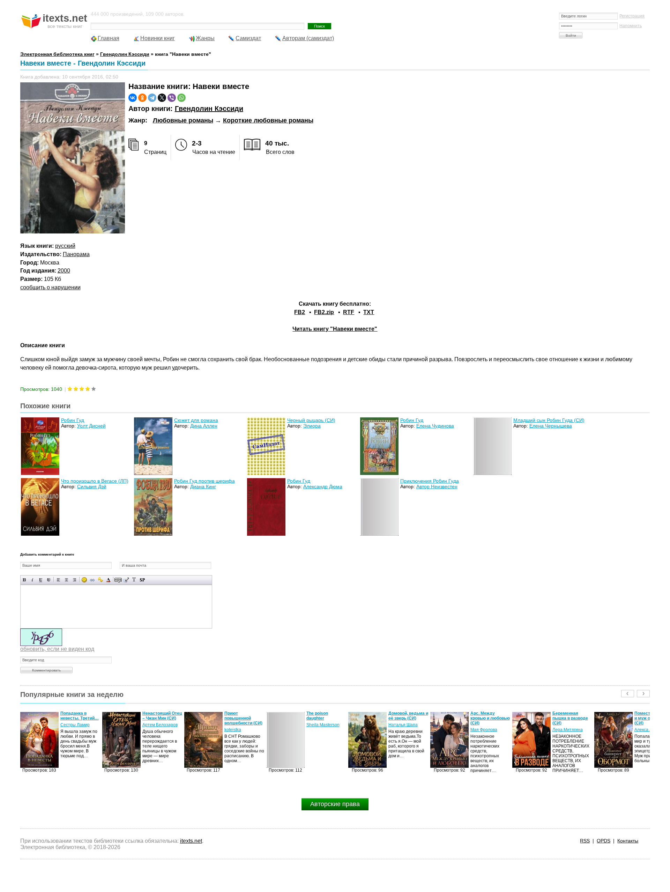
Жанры (205, 38)
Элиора (312, 426)
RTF (348, 312)
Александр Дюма (322, 486)
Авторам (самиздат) (308, 38)
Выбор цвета (108, 579)
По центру (66, 579)
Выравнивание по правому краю (74, 579)
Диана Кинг (203, 486)
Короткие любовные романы (268, 120)
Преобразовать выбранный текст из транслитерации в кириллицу (134, 579)
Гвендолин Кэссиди (209, 108)
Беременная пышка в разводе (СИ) (488, 718)
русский (65, 246)
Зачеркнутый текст (49, 579)
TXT (368, 312)
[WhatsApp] (181, 98)
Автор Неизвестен (436, 486)
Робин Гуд (72, 420)
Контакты (627, 840)
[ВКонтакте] (132, 98)
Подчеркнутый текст (41, 579)
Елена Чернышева (550, 426)
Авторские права (335, 804)
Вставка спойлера (142, 579)
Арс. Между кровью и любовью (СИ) (408, 718)
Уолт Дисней (91, 426)
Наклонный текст (33, 579)
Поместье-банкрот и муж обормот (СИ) (571, 718)
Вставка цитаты (126, 579)
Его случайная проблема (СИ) (649, 716)
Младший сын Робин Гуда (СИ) (549, 420)
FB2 (299, 312)
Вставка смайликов (84, 579)
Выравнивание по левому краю (58, 579)
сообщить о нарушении (50, 287)
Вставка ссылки (92, 579)
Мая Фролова (401, 729)
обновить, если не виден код (57, 649)
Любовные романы (183, 120)
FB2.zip (324, 312)
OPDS (603, 840)
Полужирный (25, 579)
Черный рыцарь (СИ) (311, 420)
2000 (64, 271)
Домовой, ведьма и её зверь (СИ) (326, 716)
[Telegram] (152, 98)
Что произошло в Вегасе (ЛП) (94, 481)
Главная (108, 38)
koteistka (150, 729)
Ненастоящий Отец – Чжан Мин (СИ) (80, 716)
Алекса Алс (563, 729)
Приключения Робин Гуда (429, 481)
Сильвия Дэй (91, 486)
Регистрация (632, 16)
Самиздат (248, 38)
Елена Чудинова (435, 426)
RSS (585, 840)
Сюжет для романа (196, 420)
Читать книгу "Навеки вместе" (334, 329)
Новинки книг (157, 38)
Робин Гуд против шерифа (204, 481)
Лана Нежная (647, 724)
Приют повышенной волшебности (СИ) (161, 718)
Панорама (76, 254)
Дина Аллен (203, 426)
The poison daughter (235, 716)
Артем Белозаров (78, 724)
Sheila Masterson (241, 724)
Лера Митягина (485, 729)
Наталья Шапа (321, 724)
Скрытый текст (118, 579)
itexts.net (191, 841)
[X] (162, 98)
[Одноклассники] (142, 98)
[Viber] (172, 98)
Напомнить (630, 25)
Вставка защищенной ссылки (100, 579)
